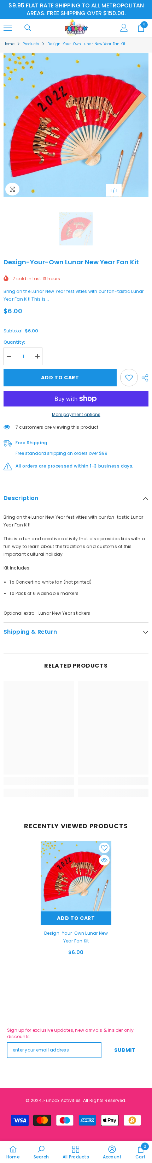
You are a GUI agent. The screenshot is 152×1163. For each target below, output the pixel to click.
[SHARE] (143, 377)
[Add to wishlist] (129, 377)
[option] (76, 125)
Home (9, 44)
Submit (124, 1050)
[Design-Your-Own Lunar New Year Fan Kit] (76, 876)
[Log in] (124, 28)
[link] (39, 781)
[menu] (8, 28)
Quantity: (14, 342)
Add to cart (60, 377)
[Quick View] (104, 860)
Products (31, 44)
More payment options (76, 414)
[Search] (28, 28)
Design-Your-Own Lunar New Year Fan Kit (76, 937)
